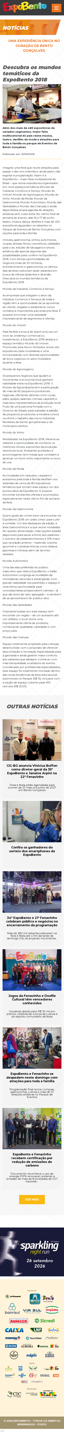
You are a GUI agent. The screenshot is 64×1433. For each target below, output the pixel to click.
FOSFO (42, 1424)
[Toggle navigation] (56, 8)
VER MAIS (32, 1199)
